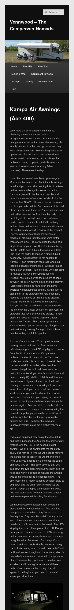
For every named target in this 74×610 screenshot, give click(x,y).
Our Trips (15, 81)
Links (13, 88)
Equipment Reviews (42, 74)
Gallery (29, 81)
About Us (27, 66)
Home (14, 66)
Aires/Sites (43, 66)
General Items (46, 81)
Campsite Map (18, 73)
